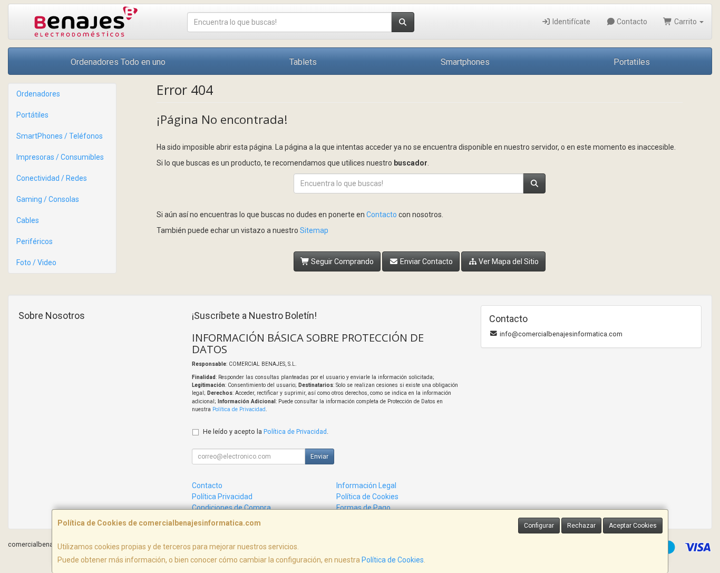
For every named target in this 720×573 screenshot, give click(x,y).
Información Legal (366, 485)
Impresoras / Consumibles (60, 157)
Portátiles (32, 115)
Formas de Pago (363, 507)
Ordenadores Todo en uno (118, 62)
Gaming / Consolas (47, 199)
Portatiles (632, 62)
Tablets (303, 62)
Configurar (539, 525)
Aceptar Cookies (633, 525)
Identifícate (570, 21)
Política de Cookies (393, 560)
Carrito (685, 21)
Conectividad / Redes (51, 178)
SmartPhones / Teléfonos (59, 136)
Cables (27, 220)
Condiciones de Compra (231, 507)
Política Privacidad (222, 496)
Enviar (319, 456)
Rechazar (581, 525)
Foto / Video (36, 262)
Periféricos (34, 241)
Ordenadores (38, 94)
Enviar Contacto (425, 261)
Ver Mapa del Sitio (508, 261)
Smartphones (465, 62)
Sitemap (314, 230)
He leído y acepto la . (265, 431)
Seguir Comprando (341, 261)
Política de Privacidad (239, 409)
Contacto (631, 21)
